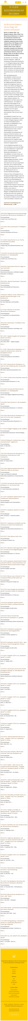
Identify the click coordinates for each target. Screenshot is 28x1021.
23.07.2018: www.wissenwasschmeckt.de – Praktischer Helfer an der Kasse (13, 469)
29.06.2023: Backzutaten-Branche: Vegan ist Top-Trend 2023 (13, 267)
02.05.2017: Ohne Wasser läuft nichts (11, 536)
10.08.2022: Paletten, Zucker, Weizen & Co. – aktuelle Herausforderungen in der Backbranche (13, 296)
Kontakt (5, 1004)
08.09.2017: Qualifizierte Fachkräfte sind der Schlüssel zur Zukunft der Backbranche (13, 524)
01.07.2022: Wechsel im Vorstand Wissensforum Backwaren (10, 310)
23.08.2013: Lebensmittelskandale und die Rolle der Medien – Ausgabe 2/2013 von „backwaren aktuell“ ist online (13, 781)
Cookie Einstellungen (14, 1014)
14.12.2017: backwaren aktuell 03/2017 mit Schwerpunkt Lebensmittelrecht (13, 497)
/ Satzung (22, 1004)
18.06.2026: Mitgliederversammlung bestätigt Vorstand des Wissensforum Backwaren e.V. (13, 214)
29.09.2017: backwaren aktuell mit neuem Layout (12, 510)
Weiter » (3, 221)
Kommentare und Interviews (14, 996)
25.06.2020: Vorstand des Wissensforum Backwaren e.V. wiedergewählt (12, 390)
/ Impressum (10, 1004)
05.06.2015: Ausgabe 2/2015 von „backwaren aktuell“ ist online (13, 684)
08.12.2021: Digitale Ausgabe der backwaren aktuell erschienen (13, 337)
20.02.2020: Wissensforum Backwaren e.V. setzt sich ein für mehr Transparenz (13, 416)
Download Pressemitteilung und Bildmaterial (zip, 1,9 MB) (12, 203)
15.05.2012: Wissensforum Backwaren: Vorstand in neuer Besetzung (12, 868)
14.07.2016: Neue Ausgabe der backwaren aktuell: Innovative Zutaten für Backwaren (12, 590)
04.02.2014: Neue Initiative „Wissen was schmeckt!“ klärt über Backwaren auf (12, 752)
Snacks (14, 984)
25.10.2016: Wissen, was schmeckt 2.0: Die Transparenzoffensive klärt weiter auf (13, 577)
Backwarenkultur (14, 995)
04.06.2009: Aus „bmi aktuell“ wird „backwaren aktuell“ (14, 936)
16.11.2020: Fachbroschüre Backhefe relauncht (14, 377)
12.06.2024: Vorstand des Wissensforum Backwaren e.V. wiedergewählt (12, 254)
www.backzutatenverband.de (14, 1009)
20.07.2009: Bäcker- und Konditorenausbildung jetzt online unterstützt (14, 908)
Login (17, 2)
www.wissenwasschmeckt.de (14, 1010)
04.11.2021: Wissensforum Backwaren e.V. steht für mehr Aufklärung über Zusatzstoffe (13, 365)
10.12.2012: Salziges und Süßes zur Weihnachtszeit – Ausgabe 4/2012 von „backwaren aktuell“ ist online (11, 811)
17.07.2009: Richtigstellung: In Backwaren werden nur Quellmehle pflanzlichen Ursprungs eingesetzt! (12, 922)
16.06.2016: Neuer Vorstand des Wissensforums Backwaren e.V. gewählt (12, 616)
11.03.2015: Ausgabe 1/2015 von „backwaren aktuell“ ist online (13, 697)
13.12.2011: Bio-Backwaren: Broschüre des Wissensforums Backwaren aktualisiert (13, 882)
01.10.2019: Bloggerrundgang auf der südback (14, 428)
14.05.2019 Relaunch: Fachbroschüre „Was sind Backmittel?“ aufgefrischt (13, 441)
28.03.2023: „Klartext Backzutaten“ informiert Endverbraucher (13, 282)
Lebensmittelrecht (14, 989)
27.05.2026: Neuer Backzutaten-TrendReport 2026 (13, 227)
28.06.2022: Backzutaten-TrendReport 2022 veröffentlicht (13, 323)
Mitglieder (14, 973)
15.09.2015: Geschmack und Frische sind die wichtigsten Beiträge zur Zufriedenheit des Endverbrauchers (13, 670)
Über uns (13, 969)
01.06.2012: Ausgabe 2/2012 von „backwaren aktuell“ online (13, 855)
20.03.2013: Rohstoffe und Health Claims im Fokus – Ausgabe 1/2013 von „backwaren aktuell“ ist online (13, 796)
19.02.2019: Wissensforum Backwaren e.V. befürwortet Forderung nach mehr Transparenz (13, 455)
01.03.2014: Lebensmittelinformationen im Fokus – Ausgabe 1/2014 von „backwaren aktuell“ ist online (13, 738)
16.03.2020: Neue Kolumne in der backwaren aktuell (13, 403)
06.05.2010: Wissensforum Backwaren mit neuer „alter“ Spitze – (13, 895)
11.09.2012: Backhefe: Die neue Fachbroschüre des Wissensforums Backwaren (14, 825)
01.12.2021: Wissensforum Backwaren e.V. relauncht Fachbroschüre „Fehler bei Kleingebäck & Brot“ (13, 351)
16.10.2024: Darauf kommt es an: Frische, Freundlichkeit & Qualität (12, 240)
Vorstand (13, 971)
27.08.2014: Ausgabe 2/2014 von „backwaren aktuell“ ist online (13, 724)
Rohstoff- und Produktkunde (14, 993)
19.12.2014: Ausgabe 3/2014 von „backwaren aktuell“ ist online (13, 711)
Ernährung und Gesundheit (14, 991)
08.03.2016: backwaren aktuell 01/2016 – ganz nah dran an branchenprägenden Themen (14, 643)
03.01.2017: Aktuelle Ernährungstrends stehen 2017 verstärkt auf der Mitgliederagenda (14, 548)
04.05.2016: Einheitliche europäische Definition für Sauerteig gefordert (11, 630)
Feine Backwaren (14, 982)
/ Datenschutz (16, 1004)
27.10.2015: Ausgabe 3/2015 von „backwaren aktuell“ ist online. (13, 656)
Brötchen (13, 980)
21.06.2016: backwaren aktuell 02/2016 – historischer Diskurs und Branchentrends (12, 603)
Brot (14, 979)
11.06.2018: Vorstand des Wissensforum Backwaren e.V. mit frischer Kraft (12, 484)
